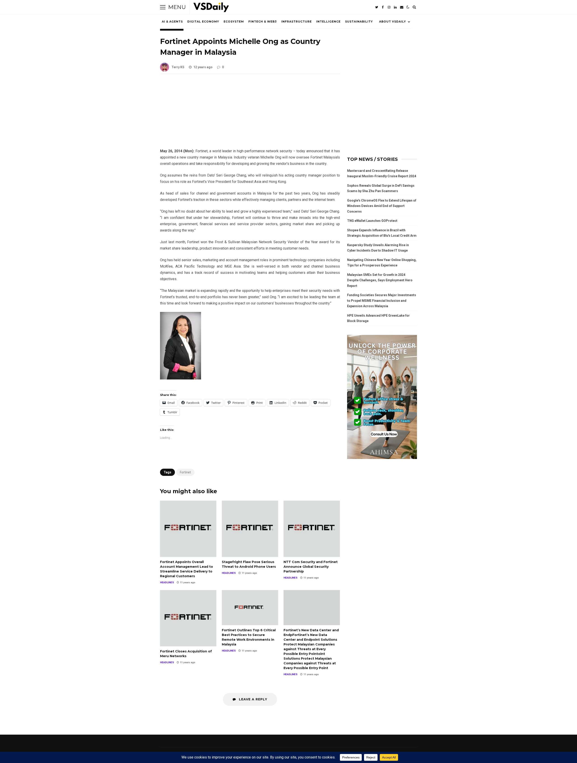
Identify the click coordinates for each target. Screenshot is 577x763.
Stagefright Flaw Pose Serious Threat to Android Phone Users (250, 529)
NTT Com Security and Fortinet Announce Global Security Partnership (312, 529)
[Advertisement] (250, 114)
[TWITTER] (376, 7)
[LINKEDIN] (395, 7)
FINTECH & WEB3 (262, 21)
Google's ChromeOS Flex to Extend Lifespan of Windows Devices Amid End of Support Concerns (381, 206)
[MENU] (162, 7)
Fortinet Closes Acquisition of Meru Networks (188, 618)
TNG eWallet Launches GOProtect (372, 221)
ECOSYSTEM (234, 21)
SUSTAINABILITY (359, 21)
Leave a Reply (252, 699)
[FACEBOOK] (382, 7)
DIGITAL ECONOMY (203, 21)
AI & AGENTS (172, 21)
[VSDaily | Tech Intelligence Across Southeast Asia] (211, 8)
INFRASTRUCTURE (296, 21)
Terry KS (178, 67)
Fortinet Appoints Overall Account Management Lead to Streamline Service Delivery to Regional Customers (188, 529)
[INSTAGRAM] (389, 7)
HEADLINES (167, 582)
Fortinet (185, 472)
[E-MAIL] (401, 7)
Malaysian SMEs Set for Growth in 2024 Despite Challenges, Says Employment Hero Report (379, 280)
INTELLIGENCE (328, 21)
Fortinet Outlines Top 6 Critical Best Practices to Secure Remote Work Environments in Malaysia (250, 607)
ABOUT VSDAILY (392, 21)
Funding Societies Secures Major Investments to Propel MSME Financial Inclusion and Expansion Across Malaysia (381, 300)
